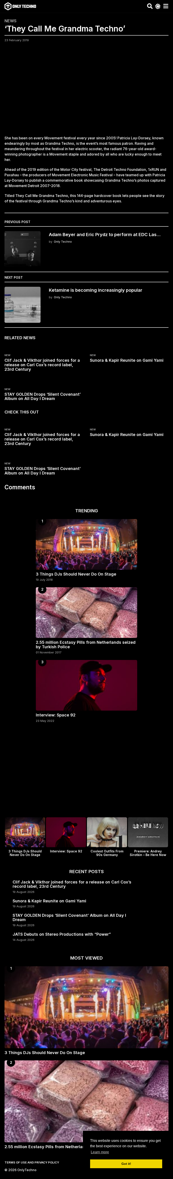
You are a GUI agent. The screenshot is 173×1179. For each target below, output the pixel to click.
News (10, 21)
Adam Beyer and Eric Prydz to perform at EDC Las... (105, 234)
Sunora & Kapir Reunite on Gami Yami (127, 360)
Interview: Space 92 (55, 715)
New (7, 355)
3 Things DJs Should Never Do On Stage (76, 574)
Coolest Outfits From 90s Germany (107, 853)
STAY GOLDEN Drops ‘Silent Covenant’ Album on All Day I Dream (43, 396)
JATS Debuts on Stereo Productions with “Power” (62, 934)
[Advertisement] (86, 91)
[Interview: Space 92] (86, 685)
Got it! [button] (126, 1163)
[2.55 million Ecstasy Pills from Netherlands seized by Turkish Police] (86, 612)
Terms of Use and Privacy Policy (32, 1162)
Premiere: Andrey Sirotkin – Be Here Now (148, 853)
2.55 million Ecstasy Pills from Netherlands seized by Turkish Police (86, 644)
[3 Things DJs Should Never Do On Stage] (86, 544)
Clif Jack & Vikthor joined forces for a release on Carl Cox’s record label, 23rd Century (42, 365)
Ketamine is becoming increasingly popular (95, 290)
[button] (150, 6)
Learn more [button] (100, 1152)
